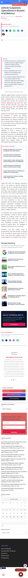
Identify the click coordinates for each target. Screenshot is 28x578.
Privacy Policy (5, 558)
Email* (14, 427)
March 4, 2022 (6, 19)
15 (21, 513)
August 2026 (14, 499)
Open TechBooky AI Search (14, 394)
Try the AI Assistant (14, 398)
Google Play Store (6, 106)
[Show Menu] (2, 2)
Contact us (4, 553)
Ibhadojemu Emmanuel (14, 357)
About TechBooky (6, 548)
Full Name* (14, 423)
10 (3, 513)
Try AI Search (14, 324)
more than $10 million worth (15, 235)
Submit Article (5, 555)
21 (17, 517)
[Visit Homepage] (7, 2)
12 (10, 513)
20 (14, 517)
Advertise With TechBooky (8, 551)
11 (6, 513)
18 (6, 517)
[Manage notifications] (3, 575)
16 (25, 513)
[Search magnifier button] (25, 4)
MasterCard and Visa (13, 103)
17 (3, 517)
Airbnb (3, 113)
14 (17, 513)
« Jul (2, 526)
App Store (21, 104)
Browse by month (5, 529)
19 (10, 517)
